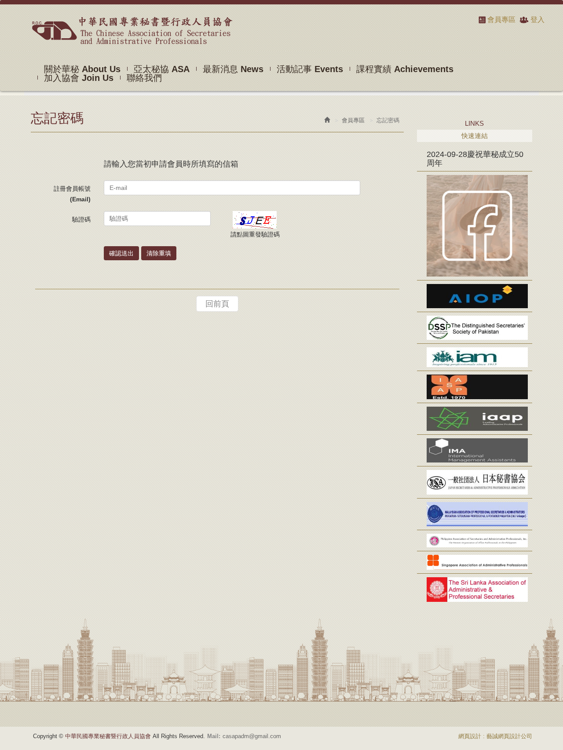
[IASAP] (475, 386)
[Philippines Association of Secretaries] (475, 540)
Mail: (213, 736)
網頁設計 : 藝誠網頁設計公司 (495, 736)
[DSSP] (475, 327)
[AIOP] (475, 296)
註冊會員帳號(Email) (72, 194)
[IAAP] (475, 418)
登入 (537, 19)
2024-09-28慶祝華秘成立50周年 (475, 158)
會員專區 (501, 19)
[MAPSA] (475, 514)
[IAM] (475, 357)
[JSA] (475, 482)
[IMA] (475, 450)
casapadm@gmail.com (252, 736)
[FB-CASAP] (475, 225)
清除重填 (158, 253)
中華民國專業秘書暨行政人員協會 (132, 30)
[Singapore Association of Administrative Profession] (475, 562)
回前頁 (217, 303)
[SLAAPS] (475, 589)
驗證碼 (81, 219)
